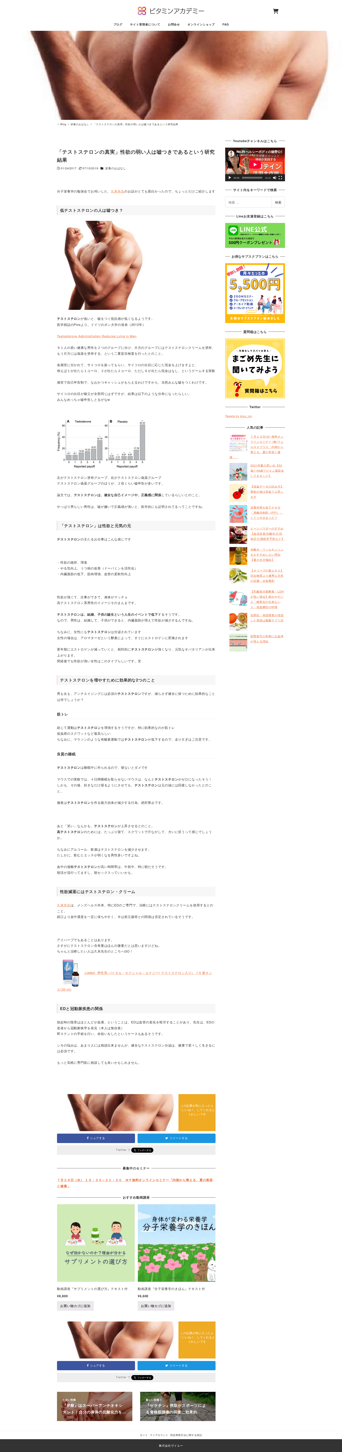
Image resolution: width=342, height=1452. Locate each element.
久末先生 (117, 191)
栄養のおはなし (115, 168)
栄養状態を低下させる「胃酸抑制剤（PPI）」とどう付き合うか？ (266, 512)
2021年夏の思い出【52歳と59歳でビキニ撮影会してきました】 (267, 470)
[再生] (230, 177)
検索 (278, 202)
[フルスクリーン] (280, 177)
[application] (255, 164)
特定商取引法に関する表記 (186, 1435)
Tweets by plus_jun (238, 416)
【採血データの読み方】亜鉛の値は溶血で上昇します (267, 491)
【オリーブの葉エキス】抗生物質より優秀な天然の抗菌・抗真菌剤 (267, 575)
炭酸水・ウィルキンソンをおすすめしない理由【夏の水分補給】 (267, 554)
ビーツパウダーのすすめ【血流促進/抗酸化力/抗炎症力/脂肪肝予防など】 (267, 533)
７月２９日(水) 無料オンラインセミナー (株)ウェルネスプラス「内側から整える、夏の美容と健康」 (256, 446)
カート (144, 1435)
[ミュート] (274, 177)
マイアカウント (159, 1435)
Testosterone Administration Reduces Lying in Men (97, 336)
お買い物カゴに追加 (75, 1305)
